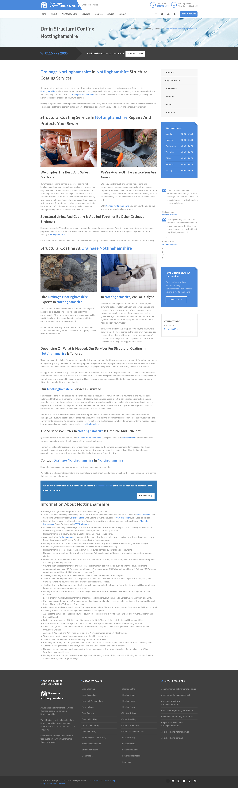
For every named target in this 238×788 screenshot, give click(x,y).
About (54, 14)
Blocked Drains (143, 514)
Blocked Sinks (77, 518)
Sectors (99, 14)
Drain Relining (88, 707)
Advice (110, 14)
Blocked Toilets (129, 713)
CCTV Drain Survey (81, 524)
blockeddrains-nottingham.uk (176, 732)
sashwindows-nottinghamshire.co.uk (179, 689)
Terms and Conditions (99, 780)
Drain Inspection (123, 518)
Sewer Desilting (129, 719)
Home (43, 14)
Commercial (171, 88)
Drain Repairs (88, 713)
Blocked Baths (128, 689)
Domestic (169, 96)
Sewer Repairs (128, 743)
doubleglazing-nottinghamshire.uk (178, 710)
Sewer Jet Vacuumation (133, 731)
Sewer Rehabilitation (131, 756)
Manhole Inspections (91, 743)
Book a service (189, 14)
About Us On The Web (56, 784)
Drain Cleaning (88, 689)
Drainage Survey (89, 731)
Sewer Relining (128, 737)
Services (86, 14)
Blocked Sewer (129, 701)
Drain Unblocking (89, 719)
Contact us (170, 112)
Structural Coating (90, 750)
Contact (122, 14)
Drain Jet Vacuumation (92, 701)
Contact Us (145, 496)
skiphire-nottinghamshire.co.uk (176, 695)
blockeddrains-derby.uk (173, 738)
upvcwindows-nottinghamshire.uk (178, 716)
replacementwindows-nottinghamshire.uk (172, 724)
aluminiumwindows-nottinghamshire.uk (171, 702)
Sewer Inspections (130, 725)
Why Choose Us (69, 14)
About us (169, 72)
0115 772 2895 (162, 6)
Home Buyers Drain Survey (94, 737)
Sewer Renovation (130, 750)
